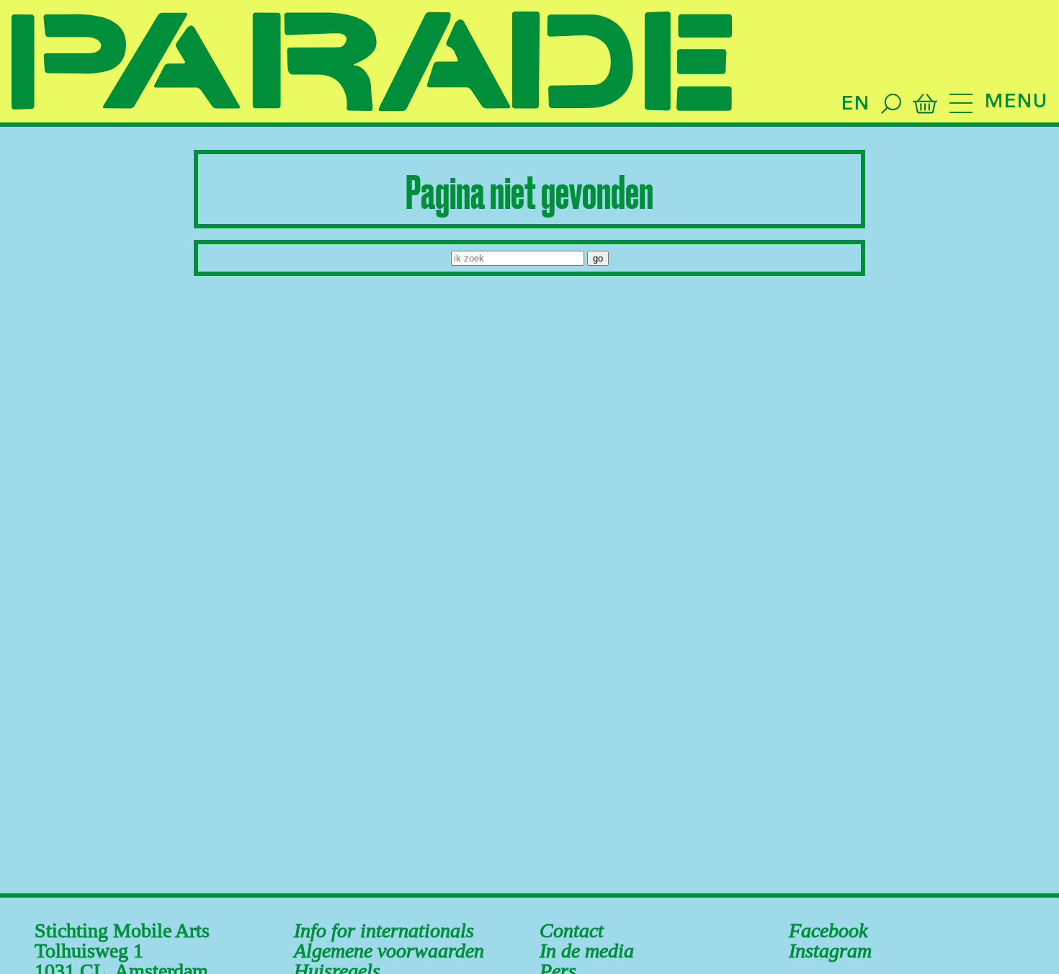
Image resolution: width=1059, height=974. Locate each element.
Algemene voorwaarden (389, 950)
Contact (572, 930)
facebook (828, 930)
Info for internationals (384, 930)
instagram (830, 950)
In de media (587, 950)
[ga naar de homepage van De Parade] (372, 63)
